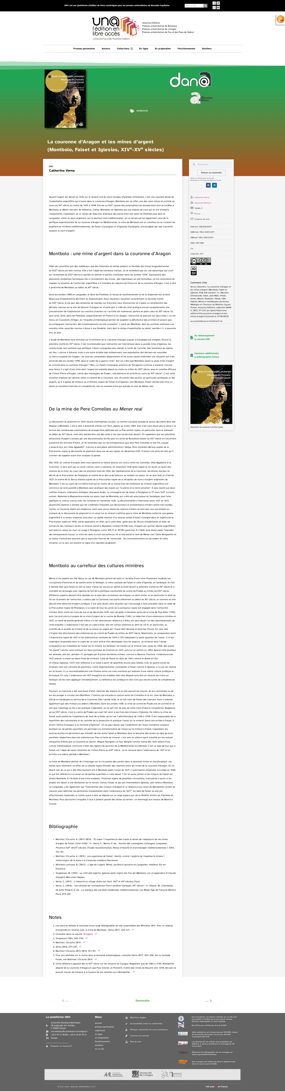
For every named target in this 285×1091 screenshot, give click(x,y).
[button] (208, 185)
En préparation (163, 49)
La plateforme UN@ (58, 1017)
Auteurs (106, 49)
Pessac (197, 214)
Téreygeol (88, 934)
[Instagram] (214, 7)
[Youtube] (218, 7)
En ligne (143, 49)
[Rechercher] (205, 5)
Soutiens (207, 49)
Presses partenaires (84, 49)
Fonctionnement (186, 49)
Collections (123, 49)
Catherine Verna (62, 171)
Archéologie (142, 111)
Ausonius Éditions (203, 203)
